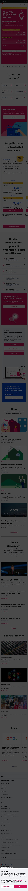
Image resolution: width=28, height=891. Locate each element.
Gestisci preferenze (7, 886)
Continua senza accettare (7, 867)
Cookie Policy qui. (19, 880)
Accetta (20, 886)
